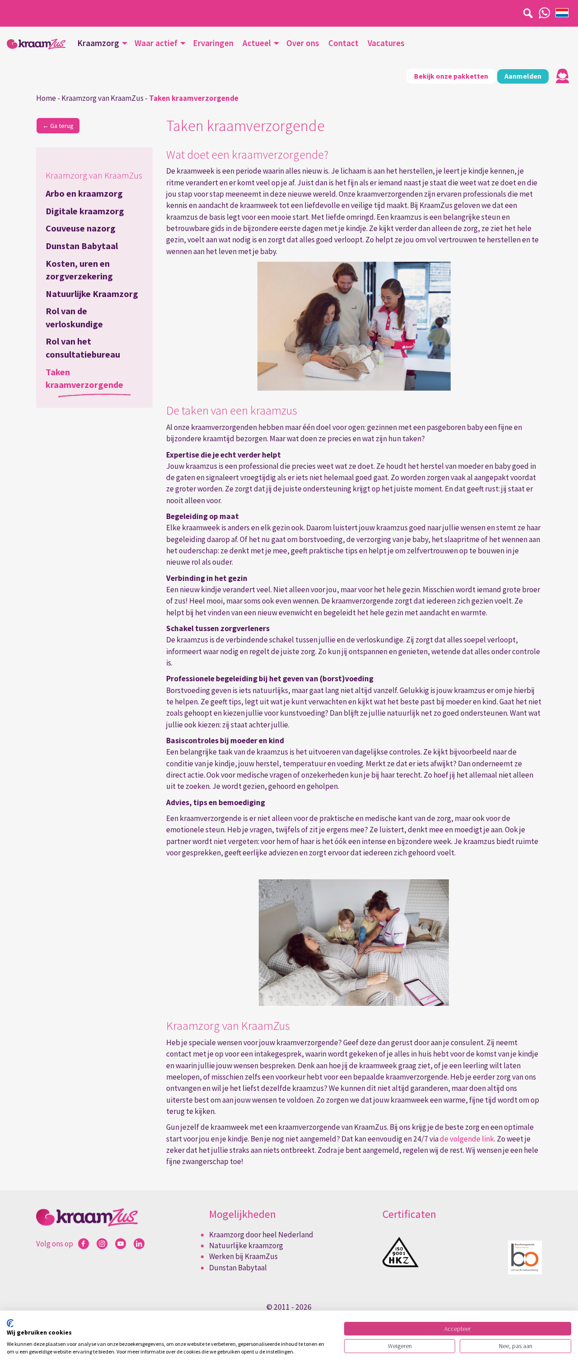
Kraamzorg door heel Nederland (261, 1235)
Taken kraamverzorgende (84, 378)
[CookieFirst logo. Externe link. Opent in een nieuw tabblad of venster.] (10, 1323)
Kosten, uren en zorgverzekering (79, 270)
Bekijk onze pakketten (451, 75)
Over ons (302, 43)
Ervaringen (213, 43)
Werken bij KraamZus (243, 1256)
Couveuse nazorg (81, 228)
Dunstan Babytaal (82, 245)
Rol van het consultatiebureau (83, 347)
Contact (343, 43)
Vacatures (386, 43)
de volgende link (467, 1139)
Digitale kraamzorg (85, 211)
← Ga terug (58, 126)
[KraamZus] (36, 44)
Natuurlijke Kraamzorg (92, 293)
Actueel (256, 43)
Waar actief (156, 43)
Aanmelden (522, 75)
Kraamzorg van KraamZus (102, 98)
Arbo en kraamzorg (84, 193)
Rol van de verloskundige (74, 317)
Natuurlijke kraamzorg (246, 1245)
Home (46, 98)
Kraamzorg (98, 43)
